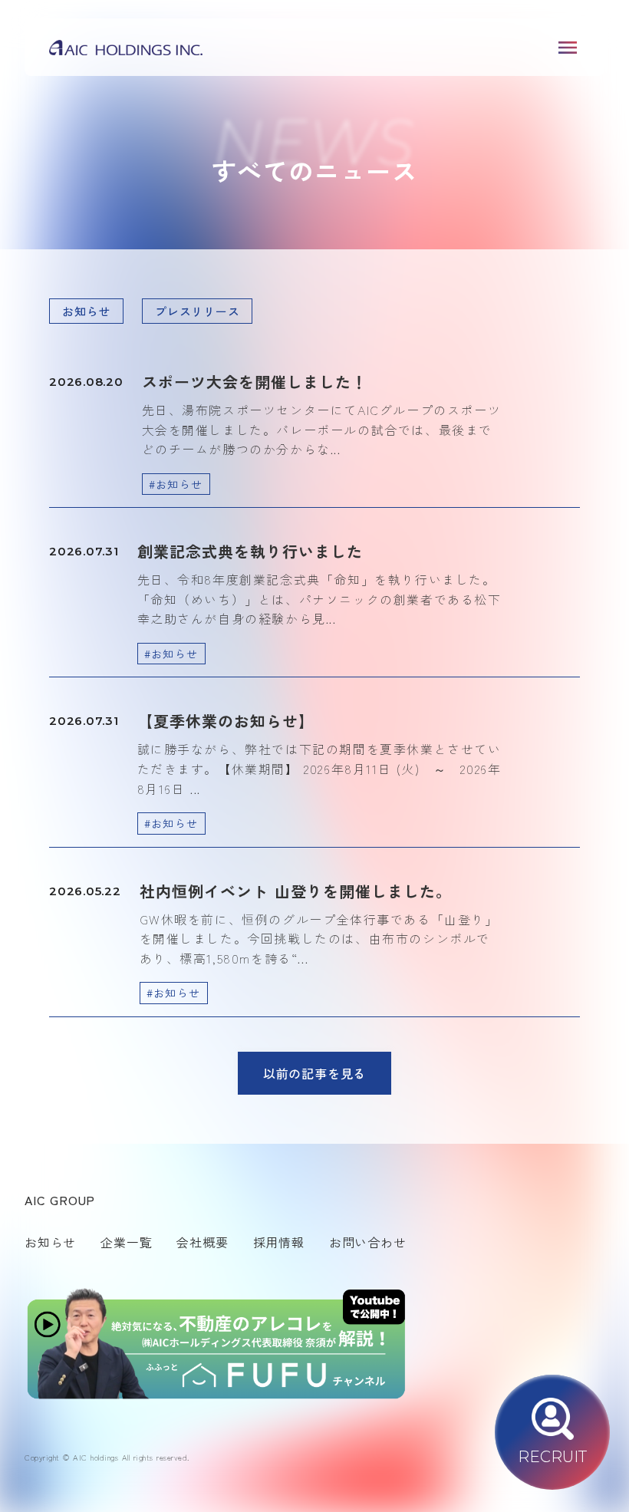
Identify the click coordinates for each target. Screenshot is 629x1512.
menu (567, 47)
